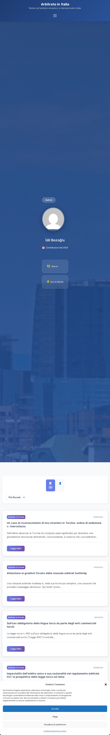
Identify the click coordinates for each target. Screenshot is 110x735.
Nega (55, 716)
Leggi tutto (15, 548)
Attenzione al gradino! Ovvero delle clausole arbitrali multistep (47, 573)
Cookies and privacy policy (55, 731)
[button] (105, 684)
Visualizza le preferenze (55, 724)
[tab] (50, 485)
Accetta (55, 709)
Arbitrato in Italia (55, 4)
